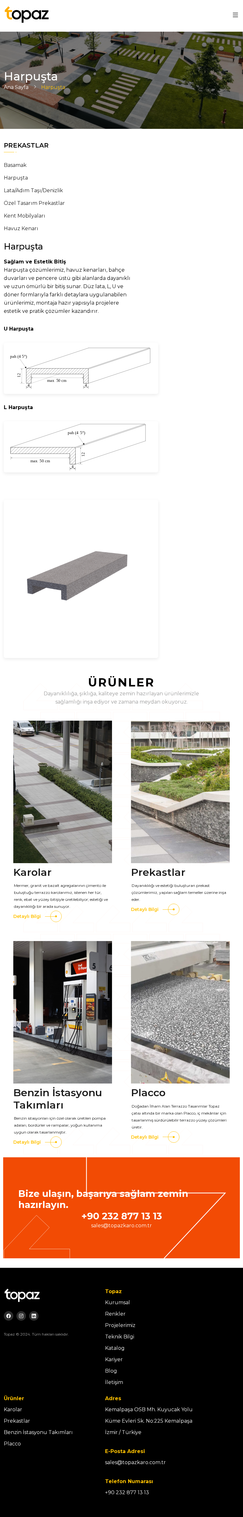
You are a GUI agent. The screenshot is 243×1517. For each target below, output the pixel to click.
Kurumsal (117, 1302)
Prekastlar (158, 872)
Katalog (115, 1348)
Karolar (32, 872)
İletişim (114, 1382)
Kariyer (114, 1359)
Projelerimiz (120, 1325)
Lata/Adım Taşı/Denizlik (33, 190)
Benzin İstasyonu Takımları (57, 1098)
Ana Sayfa (16, 87)
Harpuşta (16, 178)
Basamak (15, 165)
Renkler (115, 1314)
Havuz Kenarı (21, 228)
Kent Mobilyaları (24, 216)
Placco (148, 1092)
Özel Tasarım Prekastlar (34, 203)
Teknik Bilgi (119, 1337)
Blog (111, 1371)
